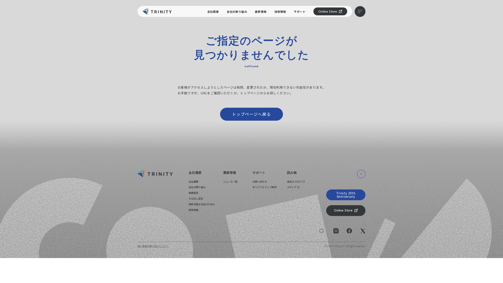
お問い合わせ (259, 181)
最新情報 (260, 12)
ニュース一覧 (230, 181)
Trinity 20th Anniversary (345, 195)
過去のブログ (294, 181)
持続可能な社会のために (202, 204)
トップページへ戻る (251, 114)
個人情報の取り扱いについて (153, 246)
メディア (291, 187)
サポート (300, 12)
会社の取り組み (237, 12)
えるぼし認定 (196, 198)
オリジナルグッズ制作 (264, 187)
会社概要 (213, 12)
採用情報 (280, 12)
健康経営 (193, 192)
